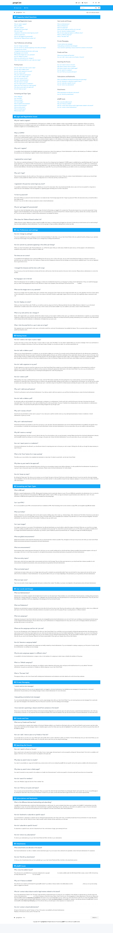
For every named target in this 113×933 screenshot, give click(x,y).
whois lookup (30, 896)
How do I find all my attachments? (65, 94)
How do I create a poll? (19, 73)
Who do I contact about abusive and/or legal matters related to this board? (75, 105)
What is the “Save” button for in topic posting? (25, 85)
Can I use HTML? (18, 98)
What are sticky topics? (19, 107)
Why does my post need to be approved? (24, 87)
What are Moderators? (62, 26)
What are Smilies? (18, 100)
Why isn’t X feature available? (64, 103)
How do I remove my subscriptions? (65, 85)
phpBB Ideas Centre (77, 883)
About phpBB (29, 874)
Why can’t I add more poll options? (22, 74)
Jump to (94, 917)
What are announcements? (20, 105)
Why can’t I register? (19, 27)
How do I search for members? (64, 70)
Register (86, 2)
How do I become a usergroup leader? (66, 31)
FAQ (27, 8)
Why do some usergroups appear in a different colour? (70, 33)
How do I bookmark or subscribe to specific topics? (69, 81)
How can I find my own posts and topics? (67, 72)
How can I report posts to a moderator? (23, 83)
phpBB (75, 283)
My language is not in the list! (21, 53)
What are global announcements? (22, 103)
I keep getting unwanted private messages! (67, 46)
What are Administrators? (63, 24)
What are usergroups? (62, 27)
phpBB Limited (53, 873)
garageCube (17, 2)
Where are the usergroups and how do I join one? (69, 29)
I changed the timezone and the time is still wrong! (26, 51)
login (78, 2)
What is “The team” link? (63, 36)
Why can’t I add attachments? (21, 80)
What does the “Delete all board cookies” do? (25, 38)
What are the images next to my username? (24, 54)
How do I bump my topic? (20, 89)
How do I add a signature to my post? (23, 71)
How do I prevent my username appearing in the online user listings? (30, 47)
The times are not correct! (20, 49)
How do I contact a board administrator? (67, 107)
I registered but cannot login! (21, 29)
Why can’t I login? (18, 31)
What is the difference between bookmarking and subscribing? (72, 79)
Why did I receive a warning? (21, 82)
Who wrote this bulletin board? (64, 102)
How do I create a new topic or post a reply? (24, 67)
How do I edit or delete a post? (21, 69)
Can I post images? (18, 102)
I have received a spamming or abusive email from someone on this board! (74, 47)
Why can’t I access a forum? (21, 78)
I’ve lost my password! (19, 34)
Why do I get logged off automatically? (23, 36)
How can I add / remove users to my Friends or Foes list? (70, 57)
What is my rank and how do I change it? (24, 58)
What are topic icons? (19, 110)
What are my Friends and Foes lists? (65, 55)
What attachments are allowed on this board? (68, 92)
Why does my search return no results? (66, 66)
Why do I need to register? (20, 24)
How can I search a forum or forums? (66, 64)
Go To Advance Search (93, 12)
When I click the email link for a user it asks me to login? (27, 60)
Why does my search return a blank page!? (67, 68)
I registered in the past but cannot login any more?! (26, 33)
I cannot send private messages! (64, 44)
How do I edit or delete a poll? (21, 76)
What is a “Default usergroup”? (64, 34)
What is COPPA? (18, 26)
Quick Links (18, 8)
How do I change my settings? (21, 46)
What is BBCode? (18, 96)
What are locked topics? (20, 109)
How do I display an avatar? (21, 56)
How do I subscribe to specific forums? (66, 83)
